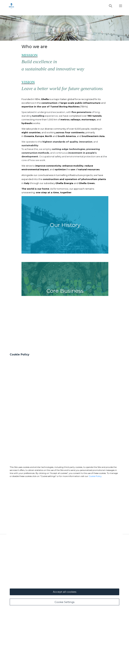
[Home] (11, 6)
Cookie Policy (95, 476)
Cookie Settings (64, 602)
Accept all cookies (64, 591)
